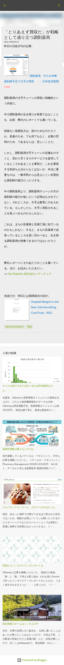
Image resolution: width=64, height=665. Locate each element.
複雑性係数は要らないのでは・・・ (22, 449)
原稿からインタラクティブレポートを (23, 565)
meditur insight (14, 327)
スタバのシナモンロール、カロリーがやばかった (29, 507)
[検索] (59, 5)
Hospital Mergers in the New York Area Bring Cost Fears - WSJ (45, 307)
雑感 (29, 326)
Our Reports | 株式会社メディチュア (30, 273)
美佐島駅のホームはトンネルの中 (20, 623)
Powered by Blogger (34, 660)
